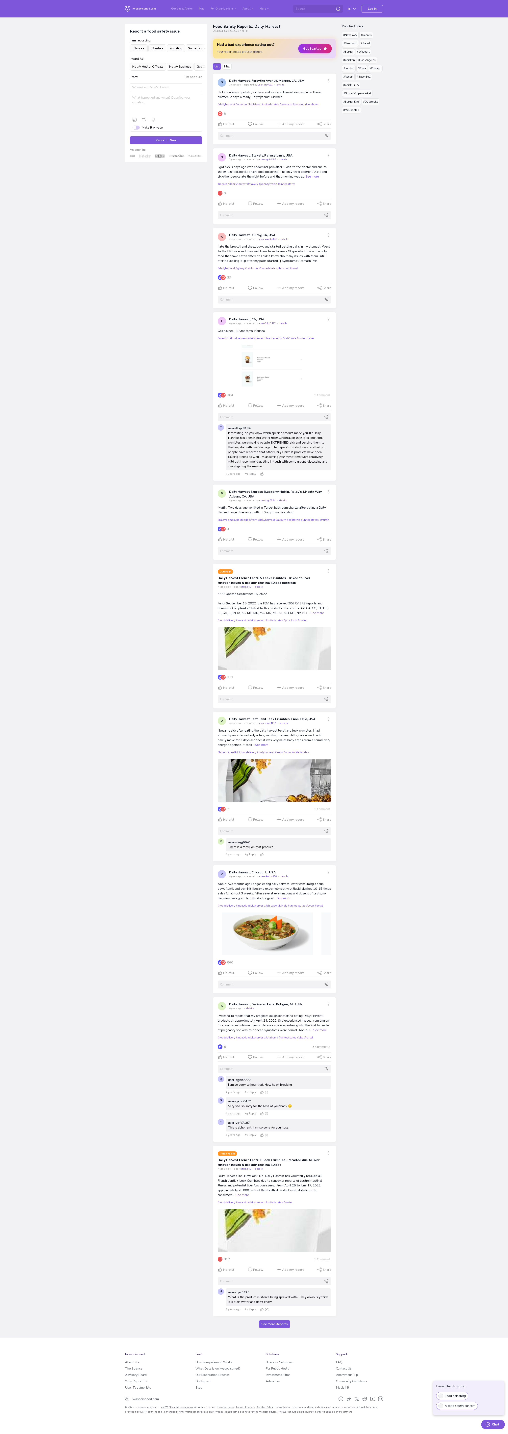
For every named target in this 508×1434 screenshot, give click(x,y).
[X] (356, 1399)
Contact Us (344, 1368)
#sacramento (273, 338)
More (263, 9)
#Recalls (366, 35)
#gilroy (240, 268)
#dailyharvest (226, 104)
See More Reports (274, 1324)
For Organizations (222, 9)
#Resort (348, 77)
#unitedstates (270, 104)
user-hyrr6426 (238, 1292)
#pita (287, 620)
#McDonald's (351, 110)
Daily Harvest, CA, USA (246, 319)
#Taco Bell (363, 77)
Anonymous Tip (347, 1375)
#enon (279, 752)
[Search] (338, 9)
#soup (310, 906)
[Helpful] (262, 474)
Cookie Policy (265, 1407)
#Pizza (362, 68)
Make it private (152, 127)
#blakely (252, 184)
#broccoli (283, 268)
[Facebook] (341, 1399)
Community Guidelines (351, 1381)
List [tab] (217, 66)
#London (348, 68)
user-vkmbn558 (268, 876)
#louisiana (254, 104)
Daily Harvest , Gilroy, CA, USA (252, 235)
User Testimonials (138, 1387)
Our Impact (203, 1381)
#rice (307, 104)
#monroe (241, 104)
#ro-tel (302, 620)
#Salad (365, 43)
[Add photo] (134, 119)
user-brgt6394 (267, 500)
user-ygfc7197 (239, 1123)
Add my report (293, 124)
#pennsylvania (268, 184)
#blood (222, 752)
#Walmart (363, 52)
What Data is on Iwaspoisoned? (218, 1368)
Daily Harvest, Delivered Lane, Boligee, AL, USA (265, 1004)
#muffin (324, 520)
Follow (258, 124)
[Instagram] (380, 1399)
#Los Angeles (367, 60)
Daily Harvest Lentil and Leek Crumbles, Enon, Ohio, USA (272, 719)
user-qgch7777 (239, 1080)
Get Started (312, 48)
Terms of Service (245, 1407)
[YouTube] (372, 1399)
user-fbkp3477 (267, 323)
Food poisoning (455, 1396)
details (280, 84)
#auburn (281, 520)
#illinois (282, 906)
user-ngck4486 (267, 159)
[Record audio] (153, 119)
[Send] (326, 135)
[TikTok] (348, 1399)
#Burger (348, 52)
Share (327, 124)
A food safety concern (460, 1406)
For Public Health (278, 1368)
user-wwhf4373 (268, 239)
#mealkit (223, 184)
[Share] (328, 80)
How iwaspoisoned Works (214, 1362)
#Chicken (349, 60)
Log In (372, 9)
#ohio (287, 752)
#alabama (271, 1037)
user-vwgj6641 (239, 842)
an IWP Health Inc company (177, 1407)
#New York (350, 35)
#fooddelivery (238, 338)
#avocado (286, 104)
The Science (133, 1368)
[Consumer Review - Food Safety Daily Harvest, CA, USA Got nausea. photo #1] (274, 366)
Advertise (273, 1381)
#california (251, 268)
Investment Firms (278, 1375)
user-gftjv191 (265, 84)
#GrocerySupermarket (357, 93)
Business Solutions (279, 1362)
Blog (198, 1387)
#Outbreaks (370, 102)
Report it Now (166, 140)
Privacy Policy (225, 1407)
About (246, 9)
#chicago (271, 906)
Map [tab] (227, 66)
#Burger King (351, 102)
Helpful (228, 124)
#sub (294, 620)
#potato (298, 104)
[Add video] (144, 119)
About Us (132, 1362)
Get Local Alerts (182, 9)
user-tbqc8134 (239, 428)
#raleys (222, 520)
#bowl (314, 104)
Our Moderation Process (212, 1375)
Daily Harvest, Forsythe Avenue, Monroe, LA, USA (266, 81)
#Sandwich (350, 43)
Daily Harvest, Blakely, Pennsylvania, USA (260, 155)
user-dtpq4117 (268, 723)
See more (312, 176)
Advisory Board (136, 1375)
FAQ (339, 1362)
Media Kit (342, 1387)
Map (201, 9)
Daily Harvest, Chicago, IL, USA (252, 872)
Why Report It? (136, 1381)
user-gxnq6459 (239, 1101)
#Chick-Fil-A (351, 85)
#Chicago (375, 68)
